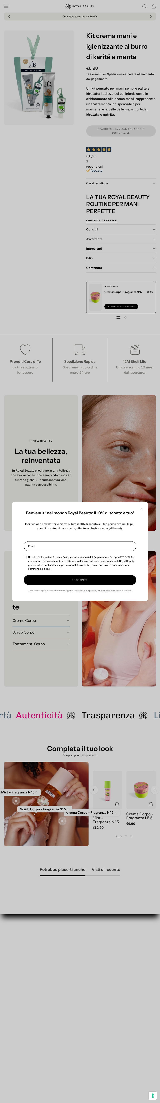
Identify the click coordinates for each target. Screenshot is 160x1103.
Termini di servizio (109, 590)
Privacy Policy (61, 557)
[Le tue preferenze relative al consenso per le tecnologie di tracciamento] (153, 1096)
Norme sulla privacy (86, 590)
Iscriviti (80, 580)
